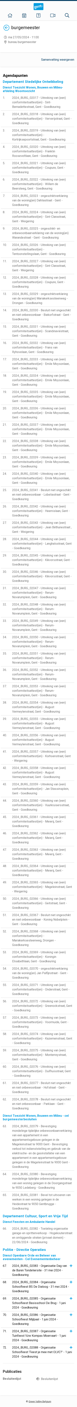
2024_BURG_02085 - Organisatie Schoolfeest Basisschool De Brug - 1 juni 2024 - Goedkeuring (39, 1303)
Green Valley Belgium (40, 1401)
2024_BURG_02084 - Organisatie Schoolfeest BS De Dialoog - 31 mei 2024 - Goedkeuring (40, 1286)
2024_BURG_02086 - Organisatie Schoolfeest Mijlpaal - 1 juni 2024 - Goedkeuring (35, 1319)
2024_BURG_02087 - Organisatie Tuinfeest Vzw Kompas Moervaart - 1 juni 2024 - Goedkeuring (39, 1335)
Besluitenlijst (49, 1379)
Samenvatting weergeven (57, 59)
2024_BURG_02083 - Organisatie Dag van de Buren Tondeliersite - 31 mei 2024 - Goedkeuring (39, 1270)
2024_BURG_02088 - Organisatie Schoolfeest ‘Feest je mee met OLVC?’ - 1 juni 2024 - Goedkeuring (42, 1352)
